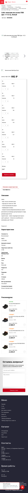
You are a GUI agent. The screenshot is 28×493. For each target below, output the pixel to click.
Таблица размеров (6, 418)
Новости (3, 414)
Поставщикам (5, 412)
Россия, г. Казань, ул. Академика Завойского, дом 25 (12, 449)
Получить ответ (14, 390)
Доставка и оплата (6, 410)
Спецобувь (10, 7)
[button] (25, 56)
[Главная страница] (12, 2)
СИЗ (2, 435)
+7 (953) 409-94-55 (6, 459)
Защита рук (4, 437)
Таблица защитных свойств (8, 420)
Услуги (3, 408)
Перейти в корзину (9, 174)
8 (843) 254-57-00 (5, 456)
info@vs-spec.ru (5, 453)
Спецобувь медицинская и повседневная (11, 7)
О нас (2, 406)
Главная (3, 5)
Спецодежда (4, 430)
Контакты (4, 416)
